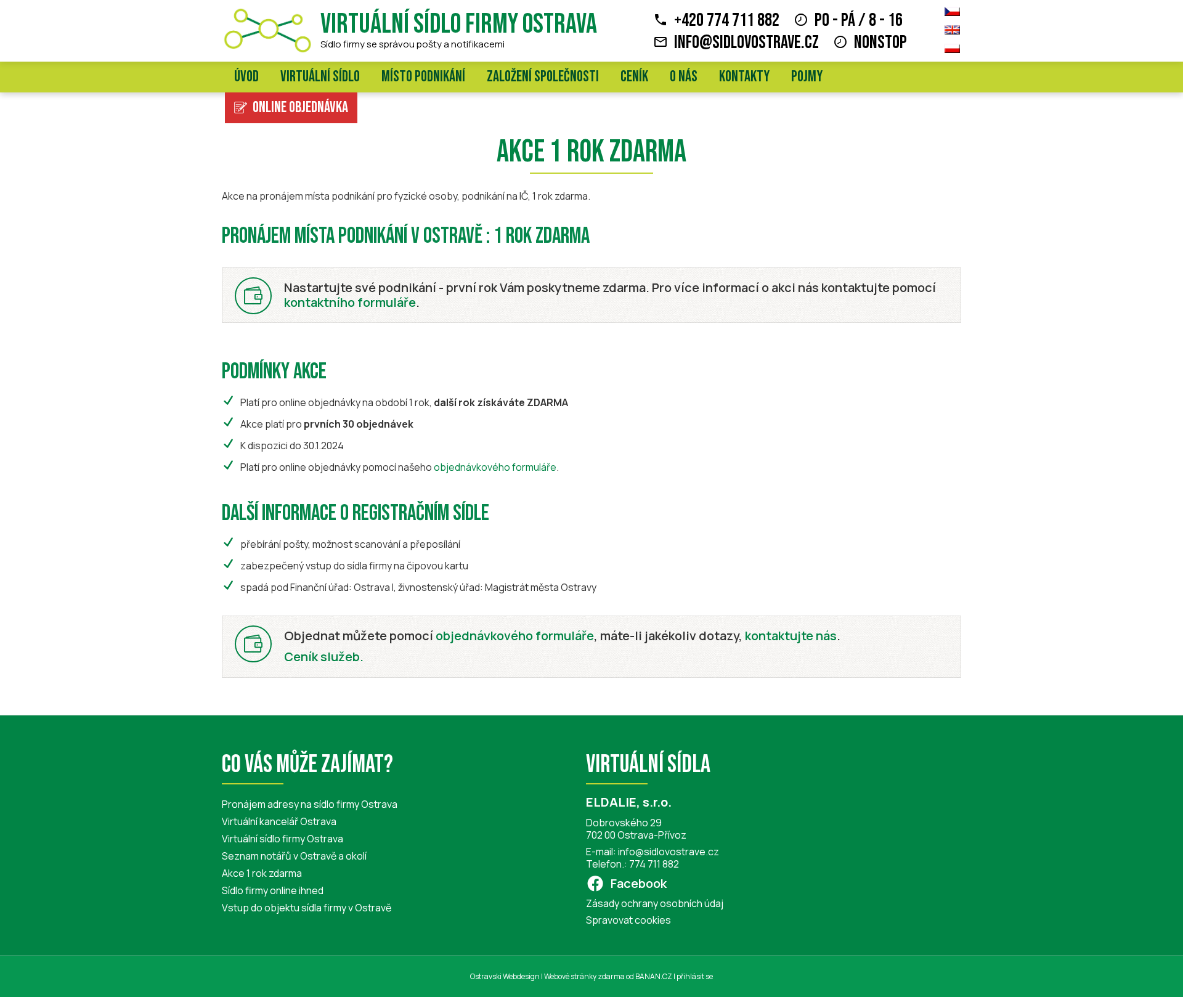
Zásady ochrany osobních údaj (654, 903)
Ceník (634, 76)
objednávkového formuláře (495, 467)
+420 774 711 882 (726, 20)
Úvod (246, 76)
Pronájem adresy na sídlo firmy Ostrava (309, 804)
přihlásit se (695, 976)
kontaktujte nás (791, 635)
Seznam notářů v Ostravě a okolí (294, 856)
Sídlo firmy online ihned (272, 890)
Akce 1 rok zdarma (262, 873)
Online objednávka (300, 107)
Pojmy (807, 76)
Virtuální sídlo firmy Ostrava (458, 24)
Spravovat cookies (628, 920)
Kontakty (744, 76)
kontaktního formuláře (350, 302)
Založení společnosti (543, 76)
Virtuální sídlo (320, 76)
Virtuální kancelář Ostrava (279, 821)
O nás (683, 76)
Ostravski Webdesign (505, 976)
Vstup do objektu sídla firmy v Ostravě (306, 907)
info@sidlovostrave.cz (746, 42)
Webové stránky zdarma (584, 976)
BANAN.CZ (653, 976)
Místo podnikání (423, 76)
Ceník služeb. (324, 656)
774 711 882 (654, 864)
